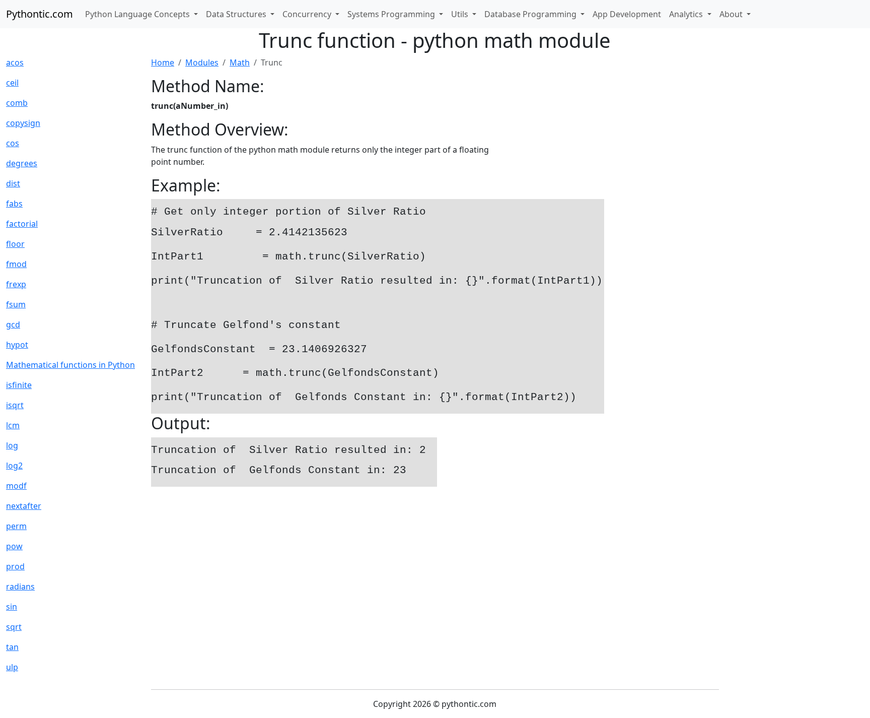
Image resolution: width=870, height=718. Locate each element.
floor (15, 243)
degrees (21, 163)
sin (11, 606)
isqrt (15, 405)
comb (17, 102)
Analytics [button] (687, 14)
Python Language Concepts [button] (138, 14)
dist (13, 183)
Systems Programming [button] (392, 14)
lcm (13, 425)
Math (240, 62)
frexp (16, 284)
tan (12, 646)
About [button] (732, 14)
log (12, 445)
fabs (14, 203)
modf (16, 485)
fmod (16, 264)
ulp (12, 667)
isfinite (19, 384)
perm (16, 526)
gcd (13, 324)
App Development (627, 14)
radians (20, 586)
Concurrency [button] (307, 14)
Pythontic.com (39, 14)
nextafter (23, 505)
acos (15, 62)
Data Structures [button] (237, 14)
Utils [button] (460, 14)
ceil (12, 82)
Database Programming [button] (531, 14)
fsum (16, 304)
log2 (14, 465)
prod (15, 566)
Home (162, 62)
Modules (202, 62)
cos (12, 143)
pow (14, 546)
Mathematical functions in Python (70, 364)
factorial (22, 223)
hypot (17, 344)
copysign (23, 122)
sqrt (14, 626)
